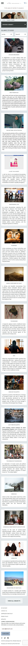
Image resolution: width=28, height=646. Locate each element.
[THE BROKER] (14, 312)
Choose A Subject (7, 24)
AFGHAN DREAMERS (14, 54)
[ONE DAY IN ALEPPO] (14, 383)
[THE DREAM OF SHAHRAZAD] (14, 452)
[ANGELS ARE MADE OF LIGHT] (14, 274)
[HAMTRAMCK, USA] (14, 195)
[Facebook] (1, 638)
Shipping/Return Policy (7, 613)
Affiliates (3, 619)
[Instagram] (8, 638)
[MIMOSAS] (14, 485)
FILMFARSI (14, 245)
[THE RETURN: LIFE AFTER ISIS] (14, 121)
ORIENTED (14, 558)
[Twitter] (5, 638)
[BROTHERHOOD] (14, 84)
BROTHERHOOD (14, 92)
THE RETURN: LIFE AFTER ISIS (14, 130)
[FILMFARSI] (14, 237)
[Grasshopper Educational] (14, 3)
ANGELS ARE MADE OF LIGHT (14, 283)
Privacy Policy (4, 616)
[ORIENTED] (14, 549)
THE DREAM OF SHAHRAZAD (14, 461)
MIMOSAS (14, 494)
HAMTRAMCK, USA (14, 204)
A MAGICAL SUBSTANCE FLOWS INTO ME (14, 527)
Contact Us (4, 610)
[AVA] (14, 347)
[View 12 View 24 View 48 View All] (21, 34)
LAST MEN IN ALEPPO (14, 424)
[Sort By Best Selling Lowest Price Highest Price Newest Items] (7, 34)
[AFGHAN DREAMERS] (14, 46)
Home (3, 20)
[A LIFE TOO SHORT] (14, 162)
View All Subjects (14, 601)
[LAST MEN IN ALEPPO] (14, 416)
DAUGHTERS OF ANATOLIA (14, 588)
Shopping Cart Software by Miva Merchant (10, 643)
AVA (14, 355)
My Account (4, 608)
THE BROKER (14, 321)
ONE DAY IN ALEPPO (14, 392)
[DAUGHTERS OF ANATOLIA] (14, 579)
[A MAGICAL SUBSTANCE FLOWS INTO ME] (14, 518)
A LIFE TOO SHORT (14, 171)
